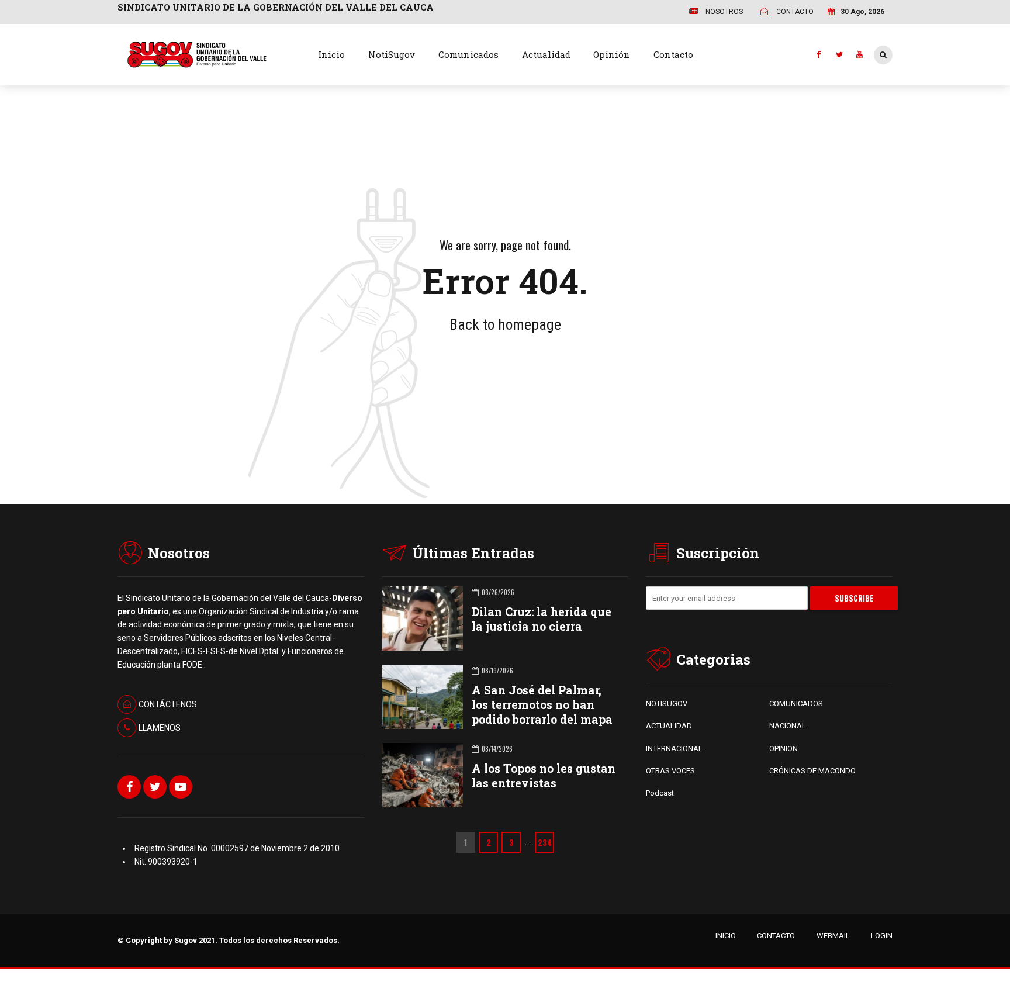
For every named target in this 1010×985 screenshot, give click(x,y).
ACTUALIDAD (669, 725)
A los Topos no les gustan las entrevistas (543, 775)
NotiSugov (391, 54)
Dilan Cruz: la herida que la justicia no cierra (541, 619)
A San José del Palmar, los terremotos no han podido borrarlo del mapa (542, 705)
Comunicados (468, 54)
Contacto (673, 54)
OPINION (783, 748)
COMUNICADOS (796, 703)
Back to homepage (505, 324)
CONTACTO (776, 935)
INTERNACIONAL (674, 748)
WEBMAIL (833, 935)
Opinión (611, 54)
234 (545, 842)
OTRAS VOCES (670, 770)
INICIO (725, 935)
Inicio (331, 54)
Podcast (660, 793)
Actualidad (546, 54)
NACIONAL (787, 725)
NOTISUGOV (666, 703)
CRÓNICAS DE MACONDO (812, 770)
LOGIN (882, 935)
